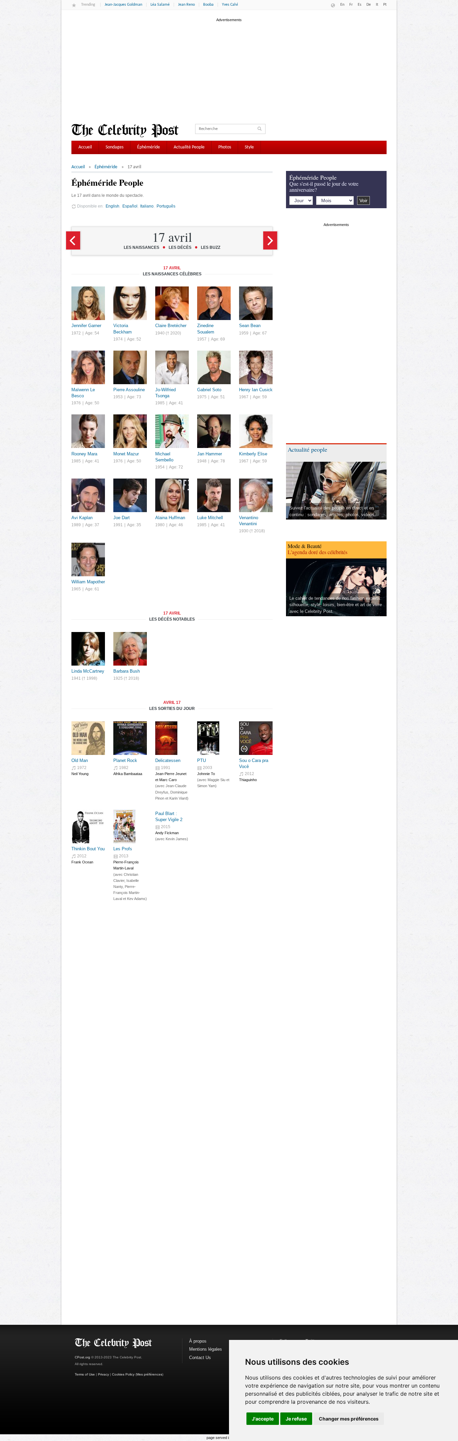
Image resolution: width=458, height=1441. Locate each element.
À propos (198, 1341)
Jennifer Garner (86, 325)
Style (249, 147)
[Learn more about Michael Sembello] (172, 446)
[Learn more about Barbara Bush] (130, 664)
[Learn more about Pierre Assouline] (130, 382)
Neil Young (80, 774)
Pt (385, 5)
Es (359, 5)
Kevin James (176, 839)
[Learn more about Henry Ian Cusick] (256, 382)
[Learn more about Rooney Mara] (88, 446)
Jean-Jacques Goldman (123, 5)
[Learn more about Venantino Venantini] (256, 510)
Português (166, 206)
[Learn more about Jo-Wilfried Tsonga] (172, 382)
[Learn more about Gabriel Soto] (214, 382)
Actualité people (307, 449)
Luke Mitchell (210, 517)
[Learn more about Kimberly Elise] (256, 446)
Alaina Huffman (170, 517)
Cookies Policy (123, 1374)
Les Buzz (210, 247)
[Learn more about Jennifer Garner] (88, 318)
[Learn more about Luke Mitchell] (214, 510)
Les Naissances (141, 247)
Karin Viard (178, 798)
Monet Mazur (126, 453)
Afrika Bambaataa (127, 774)
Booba (208, 5)
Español (129, 206)
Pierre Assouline (129, 389)
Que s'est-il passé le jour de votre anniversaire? (323, 186)
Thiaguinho (248, 780)
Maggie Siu (216, 780)
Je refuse (296, 1419)
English (112, 206)
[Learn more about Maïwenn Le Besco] (88, 382)
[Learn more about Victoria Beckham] (130, 318)
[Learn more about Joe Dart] (130, 510)
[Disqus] (172, 1022)
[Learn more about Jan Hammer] (214, 446)
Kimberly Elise (253, 453)
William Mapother (88, 581)
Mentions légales (205, 1349)
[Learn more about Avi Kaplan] (88, 510)
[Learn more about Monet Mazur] (130, 446)
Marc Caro (168, 780)
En (342, 5)
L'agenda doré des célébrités (317, 551)
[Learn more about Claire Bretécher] (172, 318)
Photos (224, 147)
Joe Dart (121, 517)
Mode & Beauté (305, 545)
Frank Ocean (82, 862)
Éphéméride (148, 147)
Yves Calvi (230, 5)
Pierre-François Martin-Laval (126, 893)
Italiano (147, 206)
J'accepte (263, 1419)
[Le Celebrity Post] (124, 130)
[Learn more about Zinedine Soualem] (214, 318)
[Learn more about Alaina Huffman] (172, 510)
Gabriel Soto (209, 389)
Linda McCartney (87, 671)
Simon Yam (206, 786)
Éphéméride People (313, 177)
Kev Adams (136, 899)
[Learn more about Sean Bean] (256, 318)
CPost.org (82, 1357)
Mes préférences (149, 1374)
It (377, 5)
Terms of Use (85, 1374)
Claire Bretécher (170, 325)
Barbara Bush (126, 671)
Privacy (103, 1374)
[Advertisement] (229, 70)
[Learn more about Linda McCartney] (88, 664)
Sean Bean (250, 325)
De (368, 5)
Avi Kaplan (82, 517)
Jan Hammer (209, 453)
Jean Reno (186, 5)
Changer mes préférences (349, 1419)
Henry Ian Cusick (256, 389)
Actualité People (189, 147)
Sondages (114, 147)
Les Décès (180, 247)
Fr (351, 5)
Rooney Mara (84, 453)
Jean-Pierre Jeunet (170, 774)
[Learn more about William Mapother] (88, 574)
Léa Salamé (160, 5)
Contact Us (200, 1357)
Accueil (85, 147)
